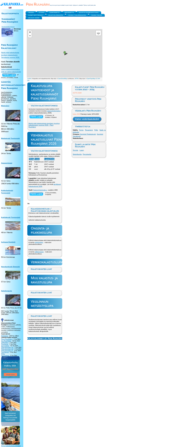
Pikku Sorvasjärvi (5, 354)
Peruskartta (87, 154)
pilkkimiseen (39, 252)
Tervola (75, 150)
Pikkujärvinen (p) (7, 349)
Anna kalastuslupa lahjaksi (11, 446)
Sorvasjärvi (5, 346)
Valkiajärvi (4, 342)
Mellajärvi (4, 336)
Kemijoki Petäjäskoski (88, 134)
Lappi (82, 150)
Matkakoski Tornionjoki (10, 138)
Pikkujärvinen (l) (7, 350)
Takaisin (31, 12)
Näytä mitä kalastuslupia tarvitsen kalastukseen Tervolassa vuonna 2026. (10, 55)
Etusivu (41, 12)
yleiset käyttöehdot (35, 15)
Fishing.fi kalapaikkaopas (77, 15)
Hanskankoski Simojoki (10, 267)
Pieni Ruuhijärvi (7, 339)
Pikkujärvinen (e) (7, 347)
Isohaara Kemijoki (8, 242)
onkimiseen (39, 242)
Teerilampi (5, 352)
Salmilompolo (6, 291)
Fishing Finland (96, 15)
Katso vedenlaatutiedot (87, 119)
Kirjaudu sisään (33, 18)
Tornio (81, 130)
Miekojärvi (5, 106)
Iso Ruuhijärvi (6, 341)
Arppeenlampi (6, 163)
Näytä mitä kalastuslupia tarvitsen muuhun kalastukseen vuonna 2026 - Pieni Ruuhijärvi (44, 125)
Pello (96, 130)
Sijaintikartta (77, 154)
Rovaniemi (89, 130)
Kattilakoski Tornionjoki (10, 217)
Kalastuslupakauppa (55, 15)
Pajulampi (4, 344)
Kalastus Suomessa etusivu (89, 12)
